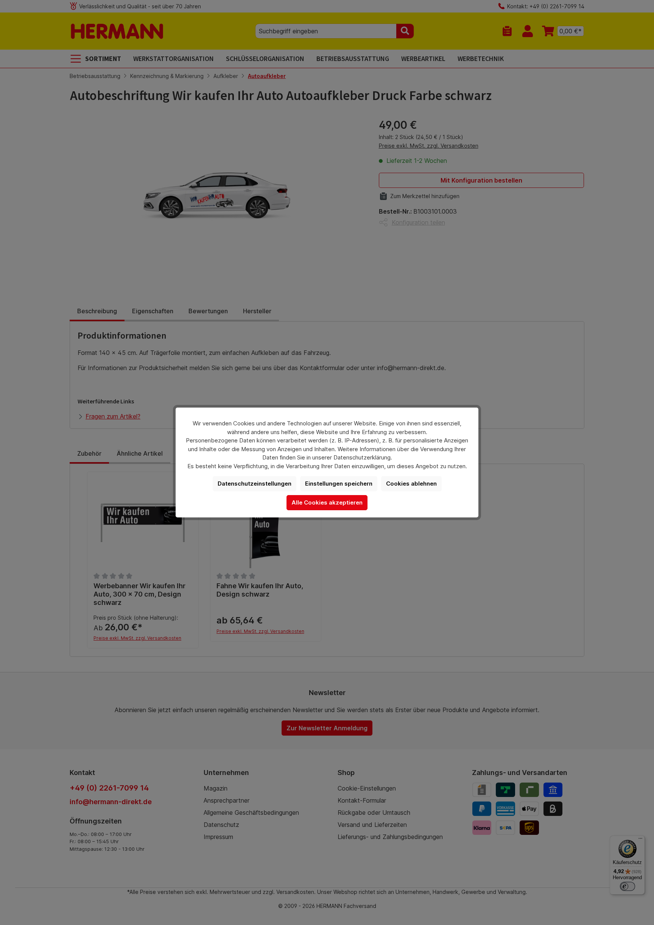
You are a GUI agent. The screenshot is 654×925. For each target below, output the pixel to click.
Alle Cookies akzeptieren (327, 502)
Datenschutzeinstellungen (254, 483)
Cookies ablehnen (411, 483)
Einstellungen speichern (338, 483)
